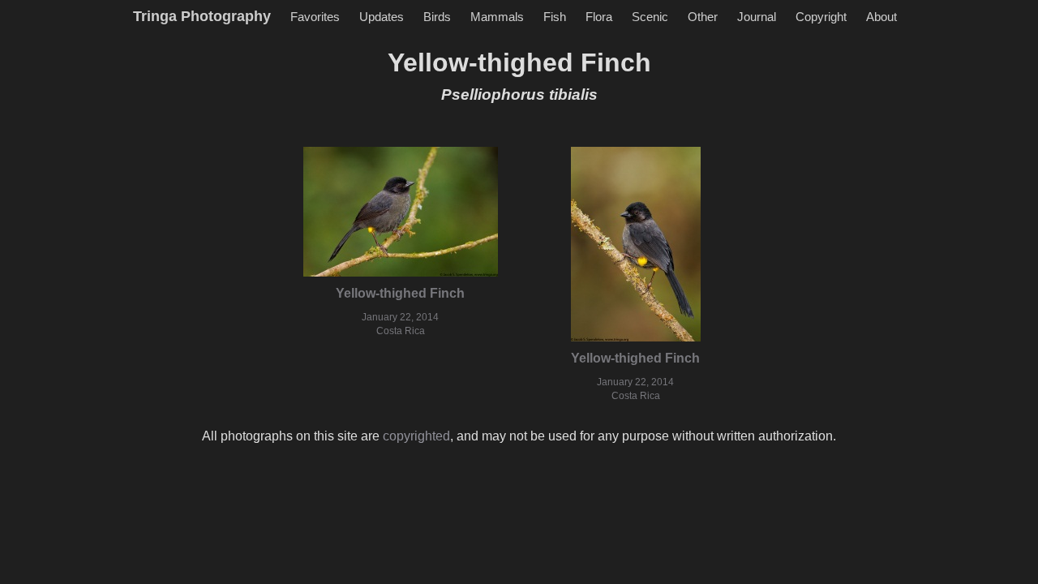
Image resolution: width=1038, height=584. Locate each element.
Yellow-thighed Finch (400, 293)
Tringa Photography (202, 16)
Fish (554, 17)
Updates (381, 17)
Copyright (821, 17)
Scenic (650, 17)
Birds (437, 17)
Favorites (315, 17)
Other (703, 17)
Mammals (497, 17)
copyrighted (416, 436)
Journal (756, 17)
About (881, 17)
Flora (598, 17)
